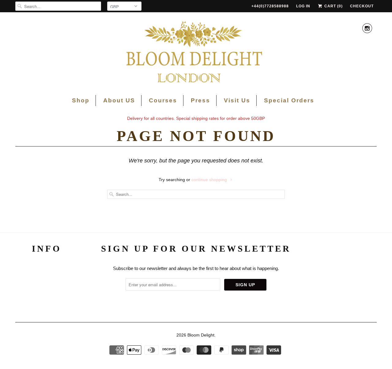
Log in (303, 6)
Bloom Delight (200, 335)
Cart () (333, 6)
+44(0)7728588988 (270, 6)
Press (200, 100)
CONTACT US (47, 294)
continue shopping (209, 179)
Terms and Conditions (47, 281)
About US (119, 100)
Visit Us (237, 100)
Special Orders (289, 100)
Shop (80, 100)
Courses (163, 100)
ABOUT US (46, 268)
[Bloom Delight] (196, 52)
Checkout (362, 6)
